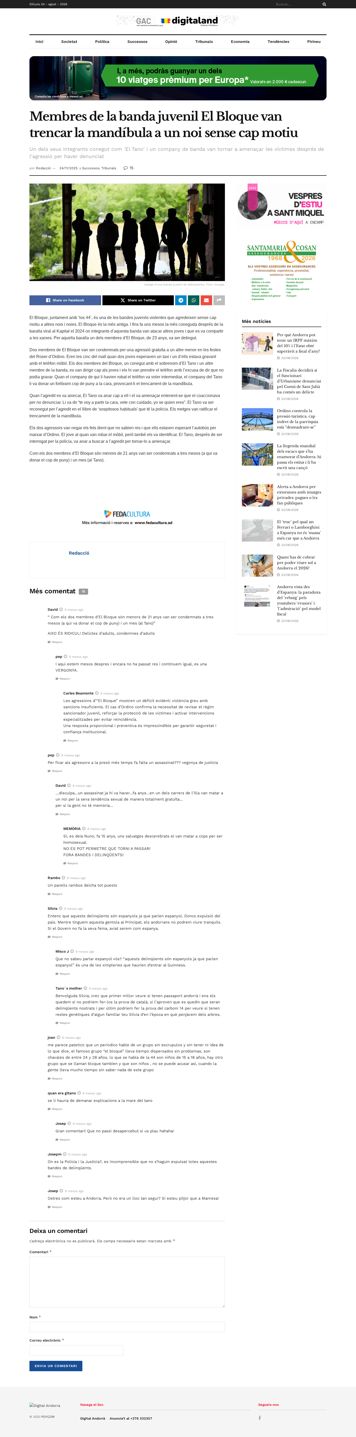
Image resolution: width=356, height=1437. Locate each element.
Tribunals (204, 41)
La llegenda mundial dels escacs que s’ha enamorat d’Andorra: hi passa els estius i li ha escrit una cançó (299, 457)
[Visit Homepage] (178, 21)
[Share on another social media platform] (219, 300)
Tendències (278, 41)
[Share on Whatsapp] (193, 300)
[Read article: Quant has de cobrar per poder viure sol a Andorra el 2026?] (257, 566)
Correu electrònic (46, 1340)
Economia (240, 41)
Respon (57, 642)
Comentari (40, 1251)
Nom (35, 1317)
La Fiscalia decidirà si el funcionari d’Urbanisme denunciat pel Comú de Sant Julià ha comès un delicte (299, 381)
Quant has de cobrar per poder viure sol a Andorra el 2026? (296, 562)
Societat (69, 41)
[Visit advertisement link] (178, 82)
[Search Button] (323, 4)
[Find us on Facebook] (259, 1418)
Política (102, 41)
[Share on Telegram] (181, 300)
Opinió (171, 41)
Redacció (43, 168)
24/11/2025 (68, 168)
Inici (39, 41)
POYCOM (47, 1417)
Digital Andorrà (92, 1418)
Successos (137, 41)
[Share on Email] (206, 300)
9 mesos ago (74, 610)
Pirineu (314, 41)
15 (130, 167)
